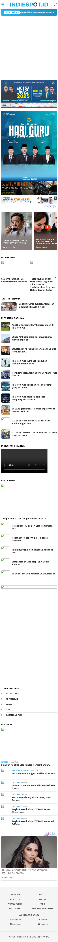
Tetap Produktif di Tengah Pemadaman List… (25, 518)
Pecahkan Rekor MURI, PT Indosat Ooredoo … (30, 539)
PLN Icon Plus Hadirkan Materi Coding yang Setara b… (32, 386)
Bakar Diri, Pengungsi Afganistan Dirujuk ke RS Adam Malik (36, 305)
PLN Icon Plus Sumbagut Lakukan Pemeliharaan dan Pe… (29, 362)
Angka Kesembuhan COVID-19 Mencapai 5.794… (33, 822)
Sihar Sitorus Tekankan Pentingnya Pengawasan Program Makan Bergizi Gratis (43, 283)
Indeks (42, 899)
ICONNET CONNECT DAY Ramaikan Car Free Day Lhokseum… (34, 434)
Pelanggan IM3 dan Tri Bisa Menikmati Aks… (32, 527)
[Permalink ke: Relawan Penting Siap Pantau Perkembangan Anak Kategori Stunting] (29, 744)
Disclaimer (14, 908)
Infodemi (5, 762)
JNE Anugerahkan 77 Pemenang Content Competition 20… (33, 410)
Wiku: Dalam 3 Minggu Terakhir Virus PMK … (33, 775)
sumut (9, 709)
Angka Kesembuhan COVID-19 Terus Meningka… (31, 811)
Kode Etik (15, 899)
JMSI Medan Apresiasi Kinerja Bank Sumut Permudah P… (34, 350)
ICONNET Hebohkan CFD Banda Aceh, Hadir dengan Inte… (31, 422)
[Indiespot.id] (29, 4)
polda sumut (12, 693)
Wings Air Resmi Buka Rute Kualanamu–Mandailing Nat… (32, 338)
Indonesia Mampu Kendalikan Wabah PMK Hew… (33, 787)
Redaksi (43, 894)
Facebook (16, 919)
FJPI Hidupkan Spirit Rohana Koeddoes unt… (32, 551)
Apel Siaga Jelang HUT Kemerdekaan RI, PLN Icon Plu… (33, 326)
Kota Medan (12, 699)
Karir (42, 904)
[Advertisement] (29, 46)
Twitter (44, 919)
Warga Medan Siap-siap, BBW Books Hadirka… (30, 563)
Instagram (16, 924)
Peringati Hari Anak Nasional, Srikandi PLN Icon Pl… (34, 374)
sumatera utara (14, 715)
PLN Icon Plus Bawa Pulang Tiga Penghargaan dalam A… (28, 398)
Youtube (44, 924)
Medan (9, 704)
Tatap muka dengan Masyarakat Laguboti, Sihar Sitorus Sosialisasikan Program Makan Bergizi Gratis (13, 284)
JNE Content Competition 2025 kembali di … (34, 575)
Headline (16, 771)
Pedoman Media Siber (42, 908)
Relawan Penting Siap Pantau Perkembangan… (26, 765)
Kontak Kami (15, 894)
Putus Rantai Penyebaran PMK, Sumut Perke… (32, 799)
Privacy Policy (15, 904)
